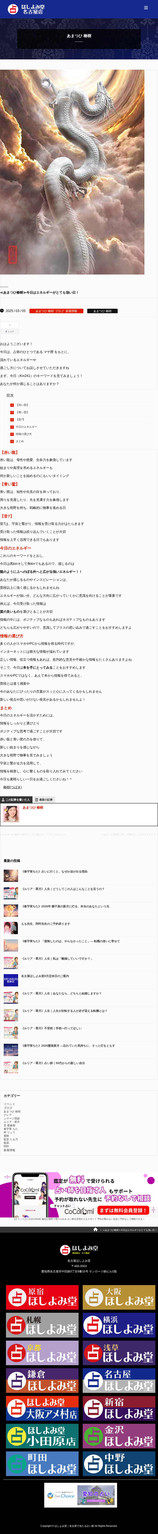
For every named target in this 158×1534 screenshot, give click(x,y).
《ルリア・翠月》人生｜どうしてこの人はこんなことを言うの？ (63, 889)
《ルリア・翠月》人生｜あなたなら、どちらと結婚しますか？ (61, 993)
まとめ (20, 441)
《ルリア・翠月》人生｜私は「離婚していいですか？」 (57, 958)
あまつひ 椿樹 (45, 311)
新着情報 (71, 311)
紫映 (6, 1135)
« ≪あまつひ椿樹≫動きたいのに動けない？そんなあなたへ (33, 834)
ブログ (59, 311)
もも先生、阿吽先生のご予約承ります (45, 923)
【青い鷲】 (22, 412)
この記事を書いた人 (18, 799)
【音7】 (20, 419)
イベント (9, 1104)
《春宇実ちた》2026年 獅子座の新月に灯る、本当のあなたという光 (65, 906)
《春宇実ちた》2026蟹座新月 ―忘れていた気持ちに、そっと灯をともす (68, 1045)
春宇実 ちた (11, 1128)
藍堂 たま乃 (11, 1139)
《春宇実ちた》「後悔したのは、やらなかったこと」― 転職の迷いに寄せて (70, 941)
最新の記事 (46, 799)
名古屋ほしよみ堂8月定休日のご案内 (45, 976)
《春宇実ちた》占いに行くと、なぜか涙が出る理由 (54, 871)
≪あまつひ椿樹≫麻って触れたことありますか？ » (130, 834)
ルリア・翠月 (12, 1121)
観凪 (6, 1142)
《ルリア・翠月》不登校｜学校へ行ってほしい (51, 1028)
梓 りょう (9, 1132)
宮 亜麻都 (9, 1125)
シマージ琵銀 (12, 1118)
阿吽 (6, 1146)
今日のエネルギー (26, 426)
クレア (8, 1114)
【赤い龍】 (22, 404)
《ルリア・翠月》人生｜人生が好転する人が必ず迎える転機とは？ (64, 1010)
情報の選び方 (24, 434)
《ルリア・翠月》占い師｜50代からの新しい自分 (53, 1063)
